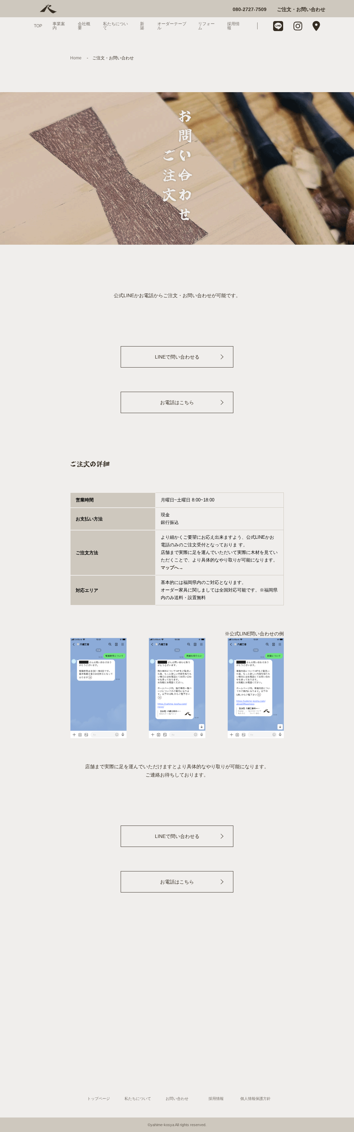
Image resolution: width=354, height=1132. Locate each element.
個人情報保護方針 (255, 1098)
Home (76, 58)
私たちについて (115, 25)
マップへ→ (172, 567)
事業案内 (59, 25)
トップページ (98, 1098)
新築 (142, 25)
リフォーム (206, 25)
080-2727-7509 (250, 9)
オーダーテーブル (171, 25)
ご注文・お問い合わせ (301, 9)
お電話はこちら (177, 402)
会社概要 (84, 25)
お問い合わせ (177, 1098)
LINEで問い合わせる (177, 357)
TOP (38, 25)
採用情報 (233, 25)
